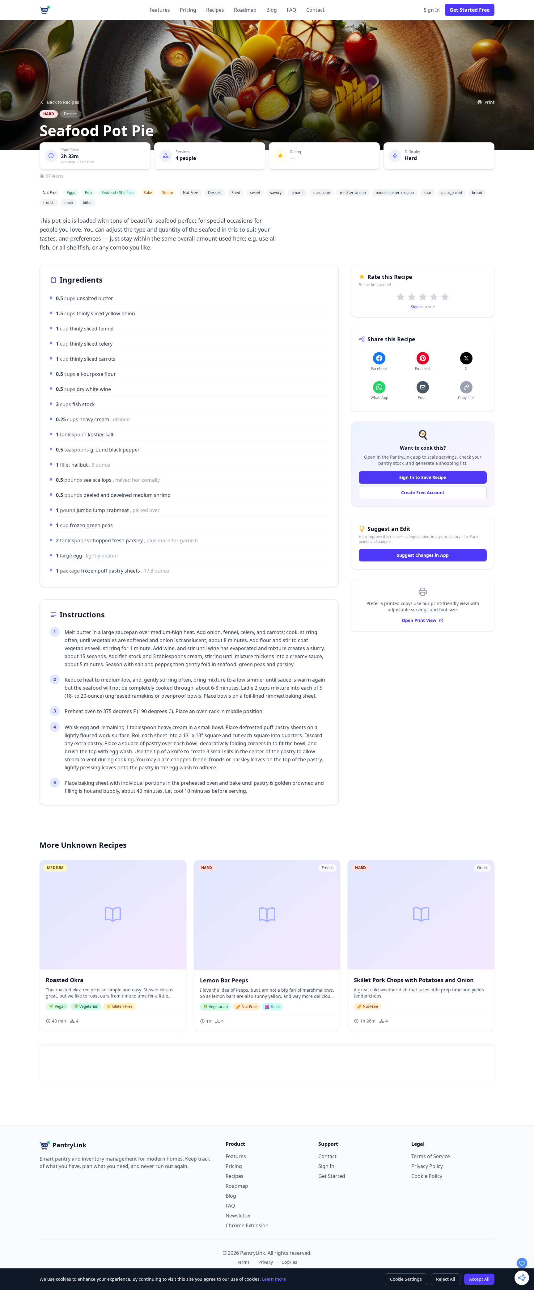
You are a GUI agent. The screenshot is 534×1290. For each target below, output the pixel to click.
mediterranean (353, 192)
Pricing (188, 9)
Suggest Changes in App (423, 555)
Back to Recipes (63, 102)
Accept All (479, 1279)
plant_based (451, 192)
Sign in (416, 306)
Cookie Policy (426, 1176)
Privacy (265, 1262)
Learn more (274, 1279)
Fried (235, 192)
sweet (255, 192)
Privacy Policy (427, 1166)
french (48, 202)
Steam (167, 192)
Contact (315, 9)
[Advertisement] (267, 1063)
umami (297, 192)
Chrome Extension (247, 1225)
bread (477, 192)
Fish (88, 192)
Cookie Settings (406, 1279)
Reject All (445, 1279)
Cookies (289, 1262)
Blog (271, 9)
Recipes (215, 9)
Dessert (71, 113)
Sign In (432, 9)
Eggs (71, 192)
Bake (147, 192)
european (321, 192)
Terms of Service (430, 1156)
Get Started (331, 1176)
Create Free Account (422, 492)
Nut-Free (190, 192)
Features (160, 9)
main (68, 202)
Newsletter (238, 1215)
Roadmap (245, 9)
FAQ (291, 9)
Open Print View (419, 620)
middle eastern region (395, 192)
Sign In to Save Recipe (422, 477)
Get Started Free (470, 9)
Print (489, 102)
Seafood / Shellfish (118, 192)
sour (427, 192)
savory (276, 192)
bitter (87, 202)
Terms (243, 1262)
